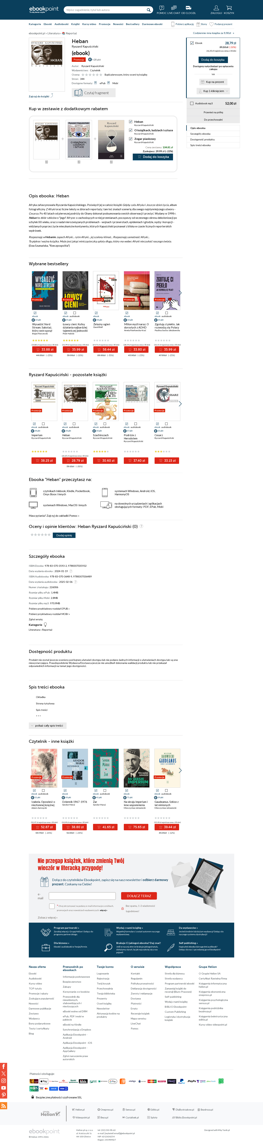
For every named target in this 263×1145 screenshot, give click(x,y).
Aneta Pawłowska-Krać (135, 330)
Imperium (36, 435)
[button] (180, 293)
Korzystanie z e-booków (76, 991)
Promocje (104, 24)
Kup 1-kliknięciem (213, 91)
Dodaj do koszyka (212, 59)
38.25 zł (46, 460)
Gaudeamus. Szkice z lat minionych (167, 803)
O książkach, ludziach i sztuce (153, 130)
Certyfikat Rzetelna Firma (213, 978)
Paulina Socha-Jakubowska (167, 330)
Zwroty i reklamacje (141, 993)
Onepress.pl (107, 1109)
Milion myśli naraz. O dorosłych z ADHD (136, 326)
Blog (31, 1033)
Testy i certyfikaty (39, 1028)
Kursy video (89, 24)
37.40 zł (139, 460)
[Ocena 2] (86, 75)
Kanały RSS (3, 1105)
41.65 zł (108, 827)
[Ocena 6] (100, 75)
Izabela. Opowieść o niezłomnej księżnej (43, 803)
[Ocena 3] (90, 75)
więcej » (103, 910)
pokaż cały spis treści (49, 725)
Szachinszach (101, 435)
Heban (66, 435)
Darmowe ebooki (152, 24)
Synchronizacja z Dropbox (77, 1029)
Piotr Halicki (68, 333)
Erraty (134, 1008)
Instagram (3, 1080)
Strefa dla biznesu (175, 973)
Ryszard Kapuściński (92, 66)
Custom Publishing (175, 1011)
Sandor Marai (99, 804)
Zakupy (67, 986)
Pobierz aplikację (185, 24)
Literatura (34, 629)
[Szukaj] (148, 9)
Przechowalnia (105, 988)
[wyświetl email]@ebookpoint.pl (120, 1133)
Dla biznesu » (61, 942)
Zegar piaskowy (145, 138)
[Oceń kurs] (41, 535)
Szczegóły (200, 133)
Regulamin (136, 978)
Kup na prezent (215, 81)
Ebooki (48, 24)
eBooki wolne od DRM (75, 1011)
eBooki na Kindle (72, 1024)
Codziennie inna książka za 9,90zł (212, 33)
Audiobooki (62, 24)
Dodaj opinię (64, 535)
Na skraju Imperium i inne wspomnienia (136, 803)
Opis (197, 127)
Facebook (3, 1066)
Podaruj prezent (223, 24)
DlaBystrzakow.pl (185, 1109)
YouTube (3, 1087)
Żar (95, 801)
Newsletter (103, 1008)
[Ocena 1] (82, 75)
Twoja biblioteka (106, 993)
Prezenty (102, 998)
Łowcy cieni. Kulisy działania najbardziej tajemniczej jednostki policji (75, 329)
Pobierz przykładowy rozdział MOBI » (49, 613)
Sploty (154, 1117)
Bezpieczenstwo (72, 981)
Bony (204, 24)
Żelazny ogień (101, 324)
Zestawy (34, 1013)
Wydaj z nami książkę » (129, 927)
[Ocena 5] (97, 75)
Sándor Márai (68, 804)
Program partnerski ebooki (179, 983)
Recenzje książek (140, 1013)
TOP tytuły (35, 988)
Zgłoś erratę (36, 619)
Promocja (79, 59)
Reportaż (47, 629)
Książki (75, 24)
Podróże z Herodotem (130, 436)
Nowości (118, 24)
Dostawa (136, 998)
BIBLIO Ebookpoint (176, 1006)
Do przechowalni (213, 119)
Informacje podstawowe (76, 976)
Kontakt (135, 973)
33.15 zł (169, 460)
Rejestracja (103, 978)
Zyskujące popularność (41, 998)
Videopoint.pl (83, 1117)
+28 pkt (96, 59)
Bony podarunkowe (39, 1023)
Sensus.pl (130, 1109)
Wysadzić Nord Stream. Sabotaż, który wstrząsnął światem (42, 329)
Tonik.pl (226, 1130)
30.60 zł (108, 460)
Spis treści (200, 145)
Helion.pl (80, 1109)
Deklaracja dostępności (143, 988)
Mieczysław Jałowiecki (135, 808)
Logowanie (103, 973)
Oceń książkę (104, 1003)
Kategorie (35, 24)
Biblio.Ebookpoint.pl (186, 1117)
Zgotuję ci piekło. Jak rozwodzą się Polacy (167, 326)
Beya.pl (104, 1117)
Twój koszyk (103, 983)
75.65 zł (138, 827)
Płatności (136, 1003)
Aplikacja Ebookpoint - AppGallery (75, 1049)
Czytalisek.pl (132, 1117)
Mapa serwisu (138, 1018)
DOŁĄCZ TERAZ (139, 896)
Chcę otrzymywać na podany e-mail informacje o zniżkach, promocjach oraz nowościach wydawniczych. (85, 908)
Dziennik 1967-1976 (74, 801)
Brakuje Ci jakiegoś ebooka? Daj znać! (138, 942)
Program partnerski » (66, 927)
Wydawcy (34, 1018)
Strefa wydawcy (174, 978)
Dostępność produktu (202, 139)
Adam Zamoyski (39, 808)
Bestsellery (132, 24)
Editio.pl (155, 1109)
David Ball (98, 327)
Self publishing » (188, 942)
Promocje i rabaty (38, 993)
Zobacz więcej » (48, 917)
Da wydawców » (188, 927)
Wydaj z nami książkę (176, 1001)
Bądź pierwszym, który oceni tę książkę (126, 74)
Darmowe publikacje (40, 1008)
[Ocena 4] (93, 75)
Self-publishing (173, 996)
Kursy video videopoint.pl (213, 1024)
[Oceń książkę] (92, 74)
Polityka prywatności (142, 983)
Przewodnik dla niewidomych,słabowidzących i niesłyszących (72, 1001)
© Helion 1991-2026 (38, 1137)
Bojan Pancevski (40, 333)
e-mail (40, 896)
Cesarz (159, 435)
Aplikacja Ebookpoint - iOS (77, 1042)
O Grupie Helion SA (210, 973)
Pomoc (73, 515)
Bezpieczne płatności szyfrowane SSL (59, 1097)
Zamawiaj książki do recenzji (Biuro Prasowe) (178, 990)
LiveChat (136, 1023)
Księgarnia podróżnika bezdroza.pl (211, 1010)
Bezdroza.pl (207, 1109)
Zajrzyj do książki (39, 96)
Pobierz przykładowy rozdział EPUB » (49, 608)
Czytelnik (95, 70)
